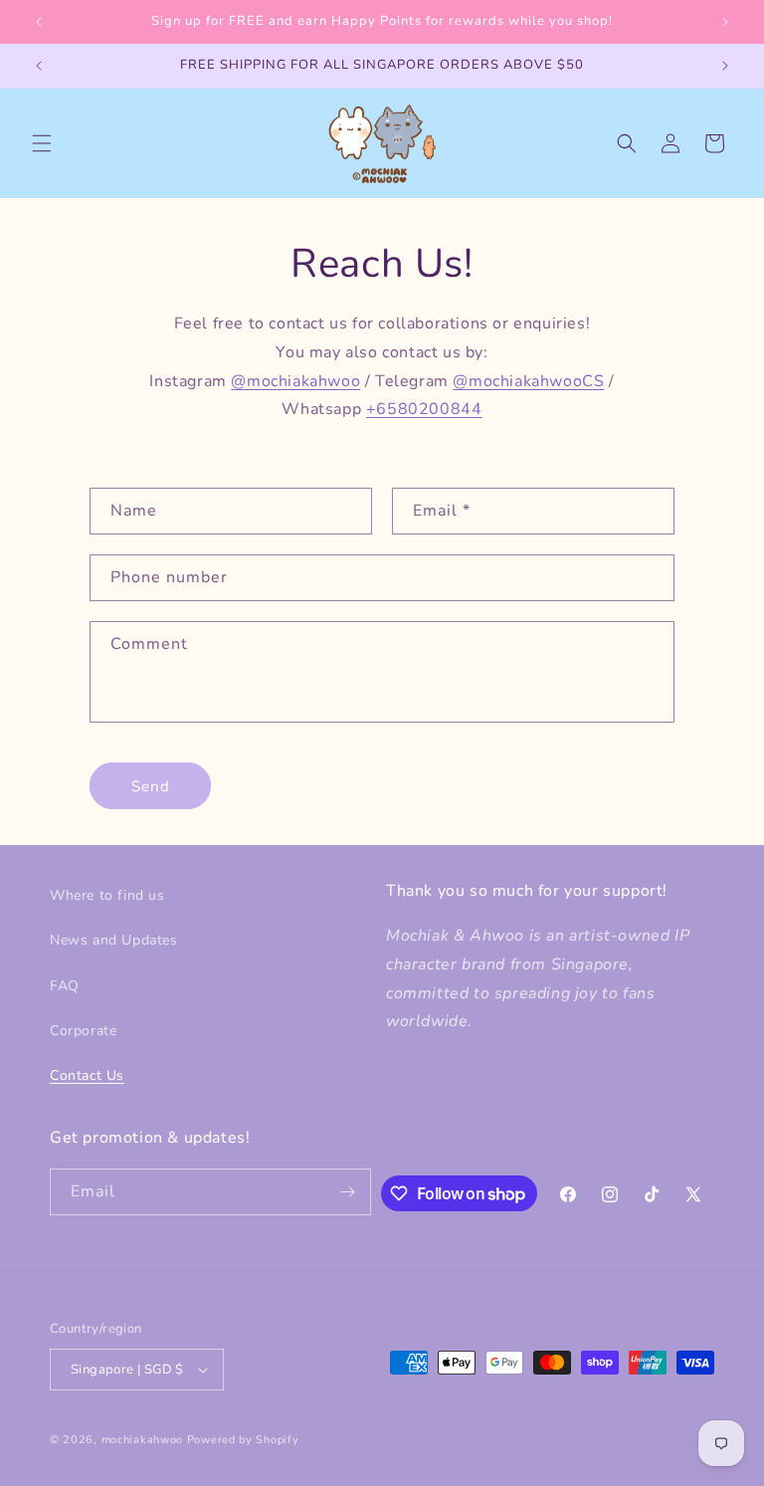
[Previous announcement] (39, 22)
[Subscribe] (348, 1191)
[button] (42, 143)
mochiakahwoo (142, 1439)
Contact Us (87, 1075)
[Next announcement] (725, 22)
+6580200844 (424, 409)
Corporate (83, 1030)
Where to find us (107, 895)
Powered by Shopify (243, 1439)
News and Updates (114, 940)
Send (150, 786)
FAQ (65, 985)
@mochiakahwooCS (528, 381)
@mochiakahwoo (295, 381)
